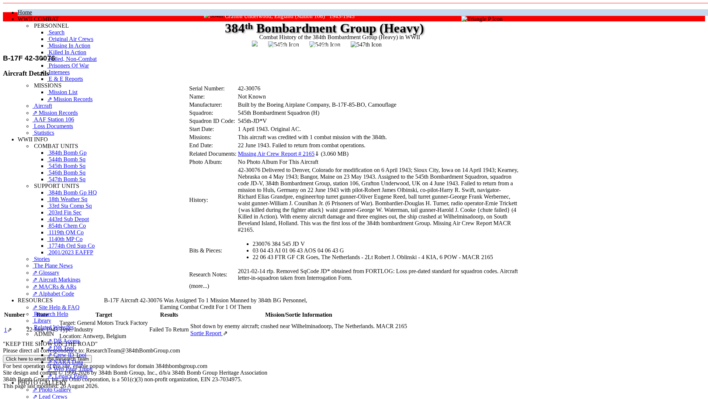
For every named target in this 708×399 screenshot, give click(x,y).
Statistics (43, 133)
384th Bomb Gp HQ (72, 192)
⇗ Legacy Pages (67, 376)
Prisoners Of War (68, 65)
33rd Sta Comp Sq (69, 206)
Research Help (50, 314)
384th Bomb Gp (67, 152)
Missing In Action (68, 45)
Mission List (62, 92)
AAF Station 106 (53, 119)
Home (25, 12)
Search (56, 32)
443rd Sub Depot (68, 219)
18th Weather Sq (67, 199)
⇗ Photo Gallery (51, 389)
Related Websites (53, 327)
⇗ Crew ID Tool (66, 355)
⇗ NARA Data (65, 362)
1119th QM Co (65, 232)
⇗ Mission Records (70, 99)
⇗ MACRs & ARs (54, 286)
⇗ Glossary (45, 272)
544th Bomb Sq (66, 159)
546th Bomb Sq (66, 172)
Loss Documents (52, 126)
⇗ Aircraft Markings (56, 279)
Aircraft (42, 106)
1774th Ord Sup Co (71, 246)
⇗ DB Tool (60, 348)
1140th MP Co (65, 239)
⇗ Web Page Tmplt (70, 369)
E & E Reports (65, 79)
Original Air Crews (70, 39)
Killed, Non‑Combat (72, 59)
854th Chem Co (66, 226)
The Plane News (52, 265)
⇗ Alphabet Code (53, 293)
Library (41, 320)
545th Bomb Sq (66, 166)
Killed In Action (66, 52)
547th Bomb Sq (66, 179)
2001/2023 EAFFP (70, 252)
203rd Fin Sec (64, 212)
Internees (58, 72)
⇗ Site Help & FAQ (56, 307)
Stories (41, 259)
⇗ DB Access (63, 341)
